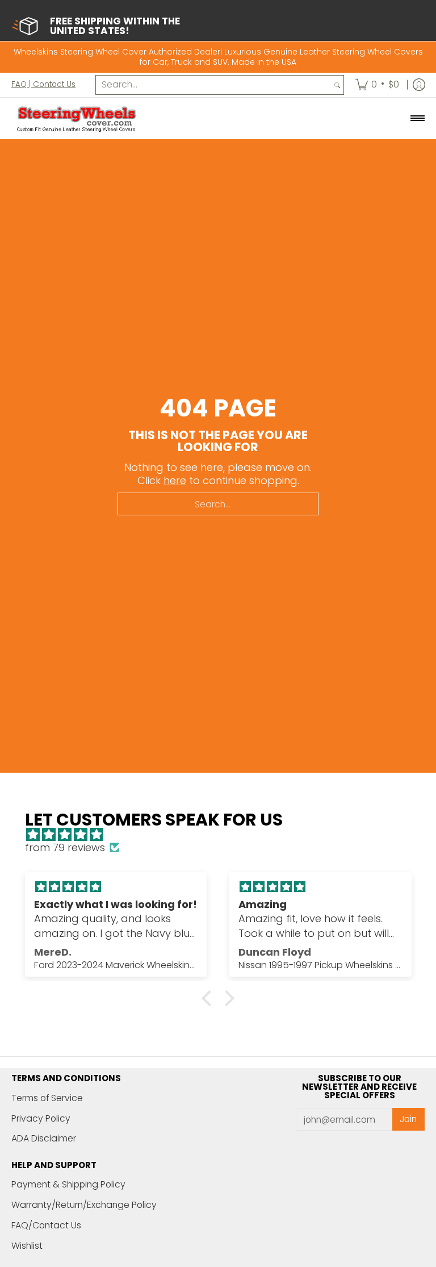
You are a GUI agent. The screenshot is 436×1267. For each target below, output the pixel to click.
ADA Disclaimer (43, 1138)
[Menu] (417, 119)
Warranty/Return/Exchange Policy (84, 1204)
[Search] (337, 85)
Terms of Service (47, 1098)
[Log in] (419, 85)
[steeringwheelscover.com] (76, 119)
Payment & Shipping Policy (68, 1184)
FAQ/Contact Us (46, 1225)
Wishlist (27, 1245)
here (175, 480)
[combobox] (213, 85)
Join (408, 1119)
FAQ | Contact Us (43, 84)
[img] (224, 834)
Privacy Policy (40, 1118)
